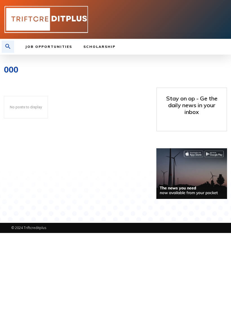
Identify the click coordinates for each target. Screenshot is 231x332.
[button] (8, 47)
